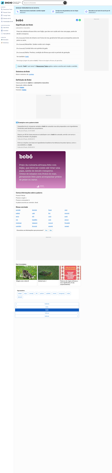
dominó (34, 210)
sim (46, 230)
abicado (20, 297)
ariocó (67, 220)
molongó (18, 223)
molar (68, 293)
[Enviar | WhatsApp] (80, 20)
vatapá (20, 293)
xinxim (54, 293)
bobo (47, 307)
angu (25, 293)
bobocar (47, 316)
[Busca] (64, 2)
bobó (27, 56)
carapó (67, 226)
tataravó (34, 223)
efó (33, 216)
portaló (18, 210)
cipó (66, 210)
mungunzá (61, 293)
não (51, 230)
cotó (49, 216)
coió (49, 220)
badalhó (34, 220)
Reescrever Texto (42, 66)
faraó (50, 210)
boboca (47, 313)
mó (17, 220)
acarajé (31, 293)
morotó (67, 213)
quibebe (48, 293)
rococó (50, 223)
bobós (22, 87)
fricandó (67, 223)
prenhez (31, 74)
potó (66, 216)
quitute (42, 293)
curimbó (18, 226)
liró (49, 213)
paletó (18, 213)
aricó (17, 216)
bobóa (24, 90)
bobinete (47, 303)
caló (33, 213)
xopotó (50, 226)
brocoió (34, 226)
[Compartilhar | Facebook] (77, 20)
